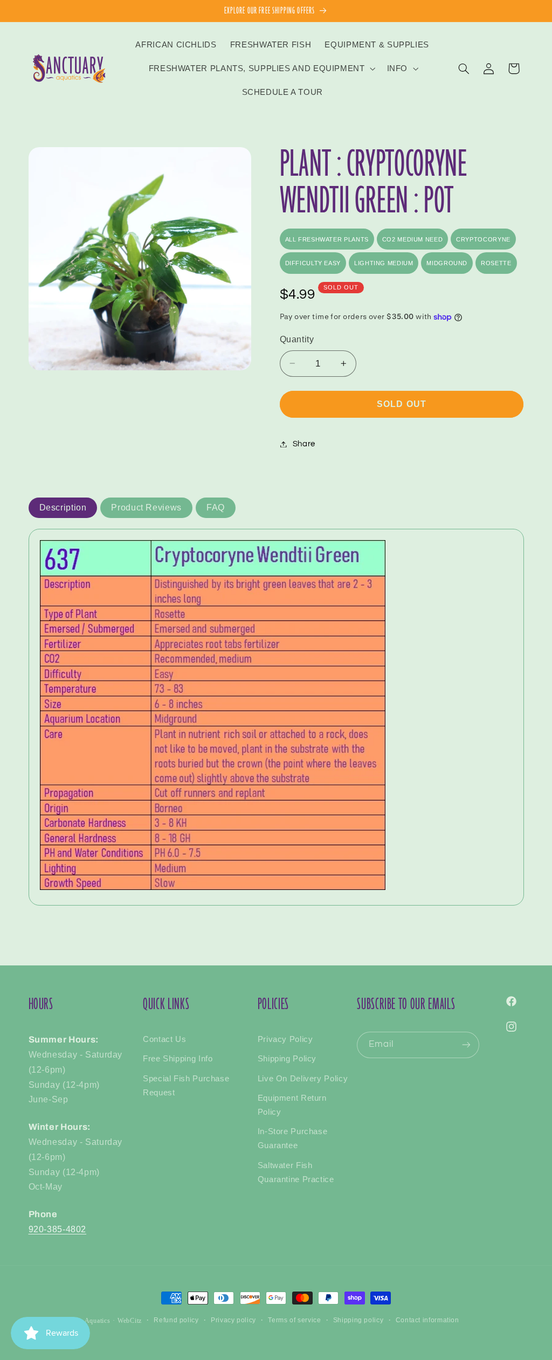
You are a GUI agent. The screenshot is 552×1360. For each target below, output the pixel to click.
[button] (261, 68)
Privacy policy (233, 1320)
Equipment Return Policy (292, 1105)
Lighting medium (383, 263)
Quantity (297, 339)
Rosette (496, 263)
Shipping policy (358, 1320)
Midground (446, 263)
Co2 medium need (412, 239)
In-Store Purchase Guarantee (293, 1138)
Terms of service (294, 1320)
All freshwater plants (327, 239)
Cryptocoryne (483, 239)
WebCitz (130, 1320)
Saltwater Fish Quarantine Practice (296, 1172)
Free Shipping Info (177, 1058)
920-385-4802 (58, 1229)
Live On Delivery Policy (303, 1078)
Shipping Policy (287, 1058)
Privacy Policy (285, 1039)
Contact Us (164, 1039)
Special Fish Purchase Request (186, 1085)
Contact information (427, 1320)
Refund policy (176, 1320)
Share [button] (304, 444)
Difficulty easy (313, 263)
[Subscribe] (466, 1045)
